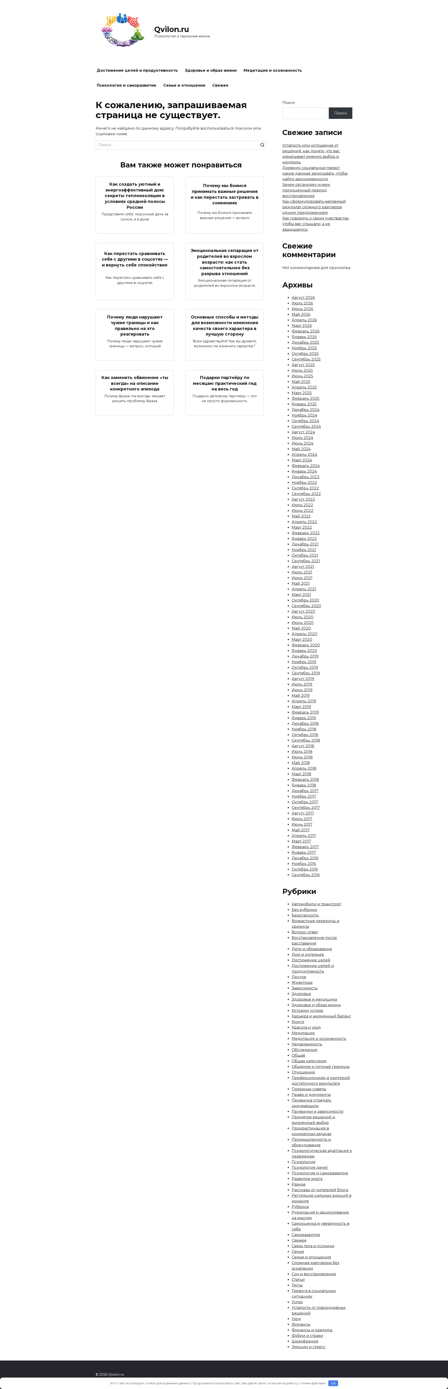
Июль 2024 (302, 438)
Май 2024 (301, 449)
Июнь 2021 (302, 578)
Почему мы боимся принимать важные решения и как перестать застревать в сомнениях (225, 194)
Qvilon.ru (171, 29)
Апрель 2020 (304, 634)
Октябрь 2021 (305, 555)
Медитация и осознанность (273, 70)
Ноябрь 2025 (304, 348)
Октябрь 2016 (305, 869)
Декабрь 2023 (305, 477)
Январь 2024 (304, 471)
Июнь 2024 (302, 443)
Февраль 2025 (305, 398)
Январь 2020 (304, 650)
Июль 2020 (302, 617)
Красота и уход (306, 1027)
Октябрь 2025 (305, 353)
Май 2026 (301, 314)
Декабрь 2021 (305, 544)
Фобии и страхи (307, 1335)
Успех (297, 1302)
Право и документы (311, 1094)
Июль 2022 (302, 505)
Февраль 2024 (306, 466)
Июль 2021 (302, 572)
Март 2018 (301, 774)
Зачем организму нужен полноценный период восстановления (306, 190)
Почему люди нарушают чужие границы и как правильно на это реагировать (135, 325)
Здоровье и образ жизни (211, 70)
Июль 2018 (302, 751)
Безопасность (305, 915)
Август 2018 (303, 746)
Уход (296, 1319)
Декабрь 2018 (305, 723)
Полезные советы (309, 1089)
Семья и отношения (184, 85)
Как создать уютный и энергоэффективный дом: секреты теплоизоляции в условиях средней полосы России (135, 196)
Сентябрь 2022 (306, 494)
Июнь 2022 (302, 510)
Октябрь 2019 (305, 667)
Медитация (303, 1033)
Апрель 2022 (304, 522)
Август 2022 (303, 499)
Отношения (303, 1072)
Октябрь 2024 (305, 421)
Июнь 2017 (302, 824)
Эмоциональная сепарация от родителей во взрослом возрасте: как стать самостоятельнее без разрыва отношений (225, 262)
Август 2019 (303, 679)
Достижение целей (311, 960)
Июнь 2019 (302, 690)
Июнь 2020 (303, 622)
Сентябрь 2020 (306, 606)
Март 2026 (302, 325)
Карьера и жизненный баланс (321, 1016)
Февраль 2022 (306, 533)
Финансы (301, 1324)
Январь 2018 (304, 785)
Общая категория (309, 1061)
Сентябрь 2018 (306, 740)
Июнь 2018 (302, 757)
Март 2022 (302, 527)
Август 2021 (303, 566)
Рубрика (300, 1207)
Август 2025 (303, 365)
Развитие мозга (307, 1178)
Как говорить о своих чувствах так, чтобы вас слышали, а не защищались (316, 224)
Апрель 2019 (304, 701)
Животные (302, 982)
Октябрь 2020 (305, 600)
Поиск (288, 102)
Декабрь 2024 (305, 409)
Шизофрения (305, 1341)
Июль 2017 (302, 819)
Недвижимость (307, 1044)
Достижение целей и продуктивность (137, 70)
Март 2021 (301, 594)
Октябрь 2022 (305, 488)
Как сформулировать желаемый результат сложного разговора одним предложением (314, 207)
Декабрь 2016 (305, 858)
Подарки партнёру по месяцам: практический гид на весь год (224, 383)
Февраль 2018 (305, 779)
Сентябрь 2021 (306, 561)
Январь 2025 (304, 404)
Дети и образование (312, 949)
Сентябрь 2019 (306, 673)
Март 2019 (301, 707)
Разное (299, 1184)
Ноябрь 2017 (304, 796)
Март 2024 (302, 460)
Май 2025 (301, 381)
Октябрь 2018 (305, 735)
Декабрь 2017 (305, 791)
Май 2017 (301, 830)
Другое (299, 977)
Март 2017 (301, 841)
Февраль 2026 (305, 331)
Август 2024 (303, 432)
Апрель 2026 (304, 320)
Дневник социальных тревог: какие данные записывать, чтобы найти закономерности (315, 173)
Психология (303, 1162)
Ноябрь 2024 (304, 415)
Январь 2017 (304, 852)
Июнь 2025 (302, 376)
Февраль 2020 (306, 645)
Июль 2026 (302, 303)
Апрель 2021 (304, 589)
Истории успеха (307, 1010)
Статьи (298, 1279)
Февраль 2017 (305, 847)
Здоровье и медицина (314, 999)
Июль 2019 (302, 684)
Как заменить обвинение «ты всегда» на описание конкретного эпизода (135, 383)
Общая (298, 1055)
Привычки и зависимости (317, 1111)
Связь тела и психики (313, 1246)
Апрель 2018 (304, 768)
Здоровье (301, 994)
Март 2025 (302, 393)
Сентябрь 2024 (306, 426)
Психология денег (310, 1167)
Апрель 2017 (304, 835)
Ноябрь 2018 (304, 729)
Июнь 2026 (302, 309)
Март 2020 (302, 639)
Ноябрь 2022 (304, 482)
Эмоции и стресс (309, 1347)
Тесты (297, 1285)
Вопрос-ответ (305, 932)
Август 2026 (303, 297)
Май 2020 (301, 628)
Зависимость (305, 988)
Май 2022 (301, 516)
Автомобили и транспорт (316, 904)
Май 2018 (301, 763)
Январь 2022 (304, 538)
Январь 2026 (304, 337)
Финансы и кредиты (312, 1330)
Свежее (220, 85)
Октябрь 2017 (305, 802)
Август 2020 (303, 611)
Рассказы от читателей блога (320, 1190)
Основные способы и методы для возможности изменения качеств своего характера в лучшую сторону (224, 325)
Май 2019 (301, 695)
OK (333, 1383)
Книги (298, 1022)
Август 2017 (303, 813)
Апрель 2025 (304, 387)
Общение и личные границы (321, 1066)
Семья (298, 1251)
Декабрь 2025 (305, 342)
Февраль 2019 (305, 712)
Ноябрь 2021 (304, 550)
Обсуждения (304, 1050)
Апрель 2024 (304, 454)
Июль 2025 (302, 370)
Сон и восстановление (314, 1274)
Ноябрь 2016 (304, 863)
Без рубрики (304, 909)
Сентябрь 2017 (306, 807)
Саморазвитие (306, 1235)
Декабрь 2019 (305, 656)
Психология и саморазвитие (126, 85)
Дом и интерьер (308, 954)
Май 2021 (301, 583)
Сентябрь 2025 (306, 359)
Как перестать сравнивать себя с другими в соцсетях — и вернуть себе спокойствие (135, 259)
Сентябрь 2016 (306, 875)
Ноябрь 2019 (304, 662)
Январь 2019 (304, 718)
